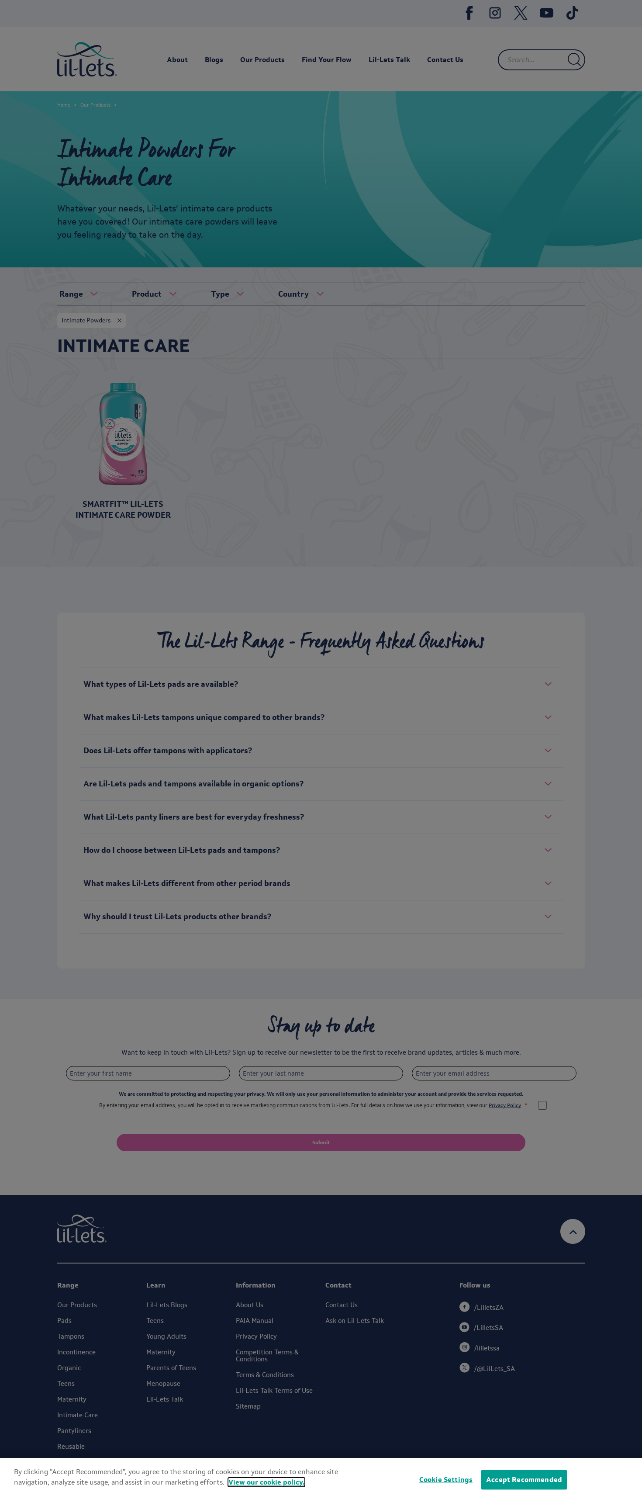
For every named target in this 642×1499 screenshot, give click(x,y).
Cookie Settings (446, 1479)
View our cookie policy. (266, 1482)
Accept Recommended (524, 1479)
